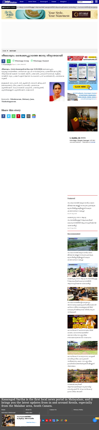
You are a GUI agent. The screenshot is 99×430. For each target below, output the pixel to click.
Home (22, 2)
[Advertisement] (49, 35)
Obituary (12, 51)
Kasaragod (44, 2)
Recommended (73, 234)
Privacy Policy (78, 410)
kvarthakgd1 (7, 64)
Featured (71, 198)
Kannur (54, 2)
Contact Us (53, 410)
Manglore (63, 2)
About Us (29, 410)
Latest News (32, 2)
